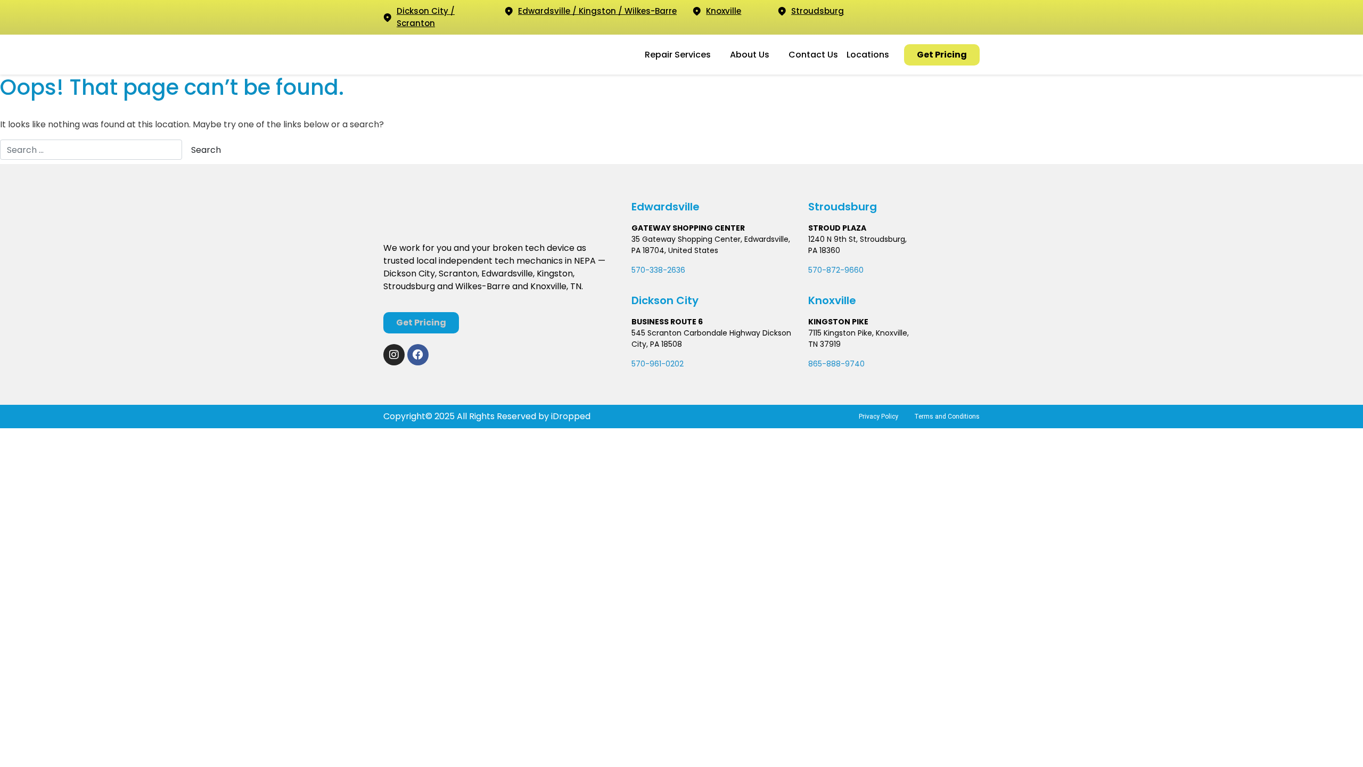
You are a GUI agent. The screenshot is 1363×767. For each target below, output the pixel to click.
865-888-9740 (836, 363)
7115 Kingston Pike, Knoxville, (858, 333)
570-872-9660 (836, 270)
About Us (749, 54)
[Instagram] (394, 354)
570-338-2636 (658, 270)
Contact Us (813, 54)
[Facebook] (418, 354)
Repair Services (678, 54)
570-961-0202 (657, 363)
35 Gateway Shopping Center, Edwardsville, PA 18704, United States (710, 245)
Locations (868, 54)
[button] (683, 55)
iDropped (569, 416)
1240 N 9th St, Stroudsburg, (857, 239)
